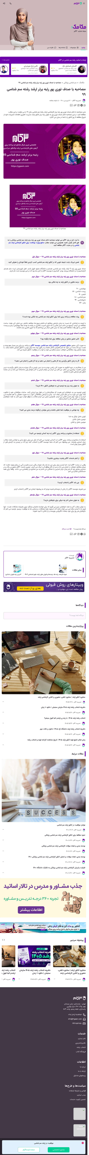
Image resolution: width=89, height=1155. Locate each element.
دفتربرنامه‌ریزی (80, 1043)
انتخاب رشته (81, 1047)
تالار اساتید (82, 1038)
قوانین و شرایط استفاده (77, 1090)
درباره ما (83, 1067)
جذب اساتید (81, 1095)
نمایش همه (6, 60)
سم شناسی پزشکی (70, 82)
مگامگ (81, 82)
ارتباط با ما (82, 1071)
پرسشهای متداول (80, 1075)
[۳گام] (78, 3)
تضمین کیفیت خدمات (78, 1099)
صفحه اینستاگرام (29, 1149)
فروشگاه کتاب (81, 1051)
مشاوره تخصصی (59, 1149)
